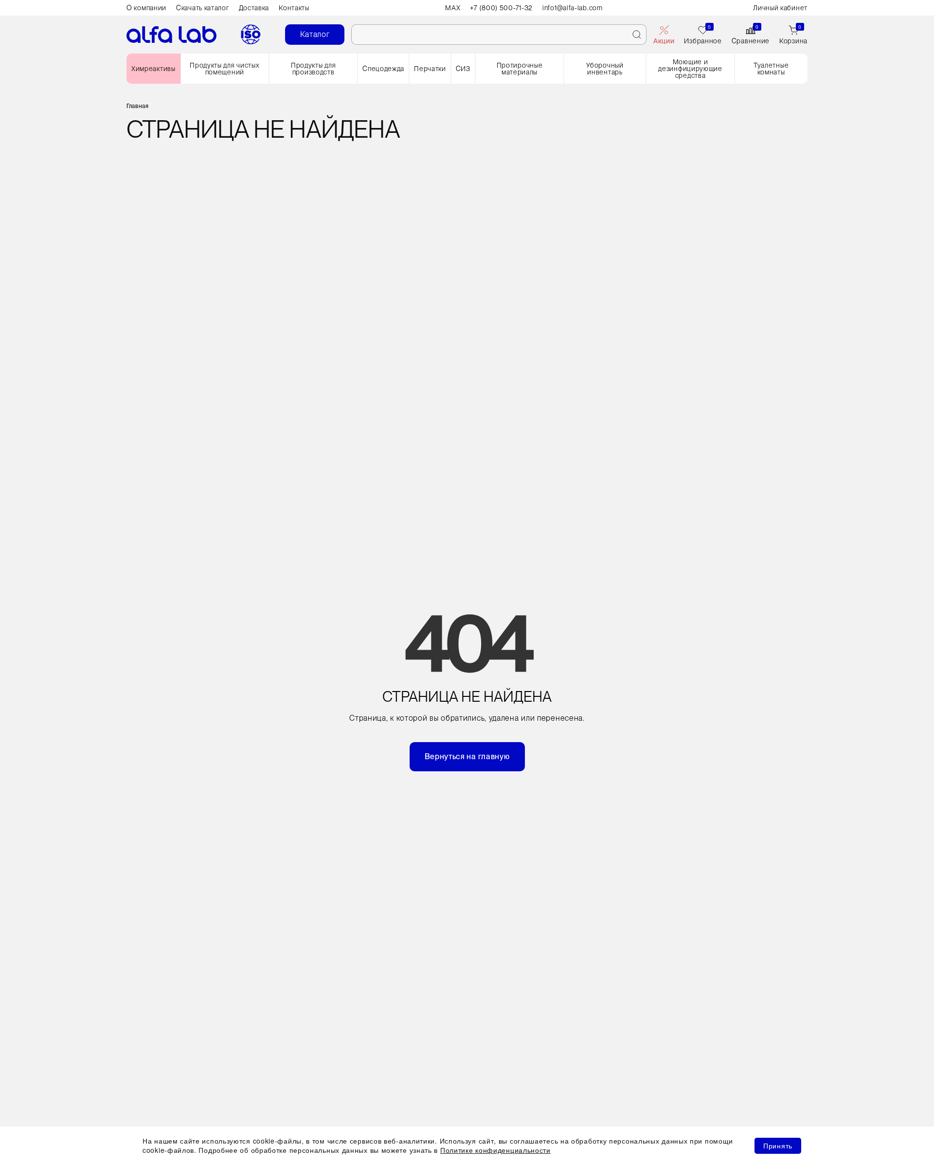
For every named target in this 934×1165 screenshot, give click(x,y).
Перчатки (430, 69)
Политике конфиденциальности (495, 1150)
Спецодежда (383, 69)
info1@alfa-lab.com (572, 8)
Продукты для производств (313, 68)
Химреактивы (153, 69)
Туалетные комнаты (771, 68)
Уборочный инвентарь (604, 68)
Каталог (315, 34)
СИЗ (463, 69)
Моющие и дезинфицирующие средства (690, 68)
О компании (146, 8)
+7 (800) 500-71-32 (501, 8)
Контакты (294, 8)
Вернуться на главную (467, 756)
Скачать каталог (202, 8)
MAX (452, 8)
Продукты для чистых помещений (224, 68)
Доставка (254, 8)
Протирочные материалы (520, 68)
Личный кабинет (780, 8)
